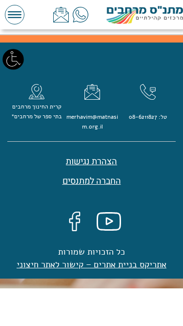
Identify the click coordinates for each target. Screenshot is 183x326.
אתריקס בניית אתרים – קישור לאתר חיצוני (91, 264)
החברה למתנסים (91, 181)
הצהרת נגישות (91, 161)
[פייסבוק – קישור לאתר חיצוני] (74, 221)
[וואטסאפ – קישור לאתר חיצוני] (80, 14)
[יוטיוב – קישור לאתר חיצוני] (109, 221)
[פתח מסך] (13, 58)
